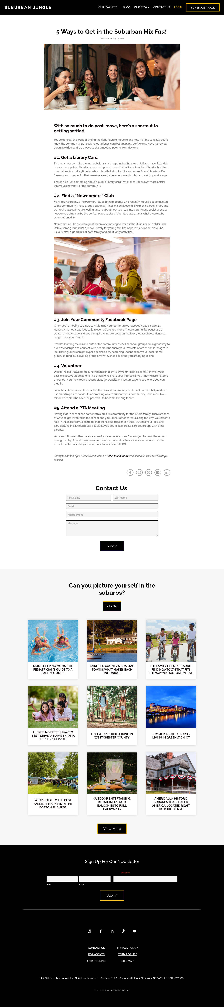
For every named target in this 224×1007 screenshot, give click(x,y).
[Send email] (157, 472)
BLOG (126, 7)
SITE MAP (127, 961)
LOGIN (178, 7)
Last (81, 884)
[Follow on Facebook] (101, 931)
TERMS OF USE (127, 954)
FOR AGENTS (96, 954)
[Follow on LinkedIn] (112, 931)
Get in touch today (117, 456)
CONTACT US (161, 7)
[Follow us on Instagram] (139, 472)
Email (121, 872)
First (48, 884)
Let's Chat (112, 606)
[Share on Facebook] (130, 472)
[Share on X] (148, 472)
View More (112, 828)
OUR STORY (141, 7)
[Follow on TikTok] (123, 931)
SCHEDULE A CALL (203, 7)
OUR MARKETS (107, 7)
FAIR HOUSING (96, 961)
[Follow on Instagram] (89, 931)
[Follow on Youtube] (134, 931)
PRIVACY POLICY (127, 947)
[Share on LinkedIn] (167, 472)
